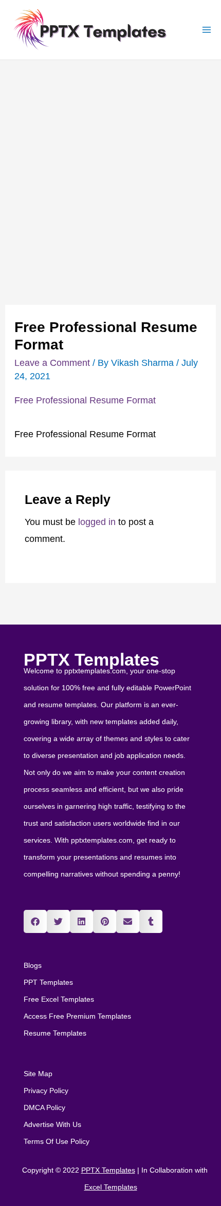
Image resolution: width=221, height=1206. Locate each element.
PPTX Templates (91, 659)
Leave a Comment (52, 363)
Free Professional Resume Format (85, 400)
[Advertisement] (110, 175)
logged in (97, 522)
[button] (35, 921)
